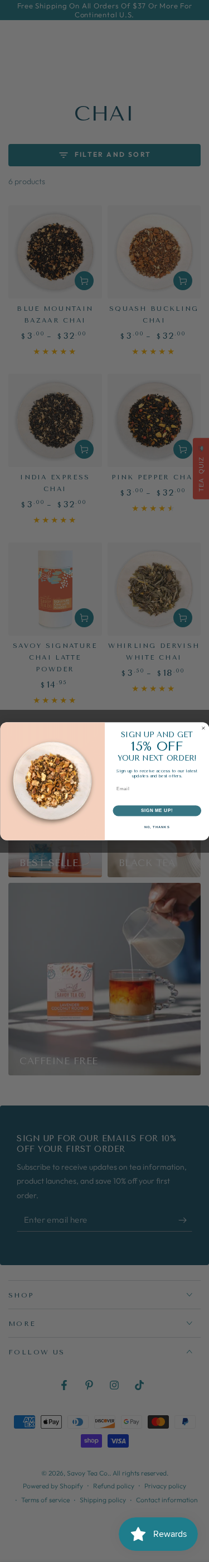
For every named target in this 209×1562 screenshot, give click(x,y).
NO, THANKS (156, 827)
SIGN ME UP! (156, 810)
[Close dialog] (203, 728)
